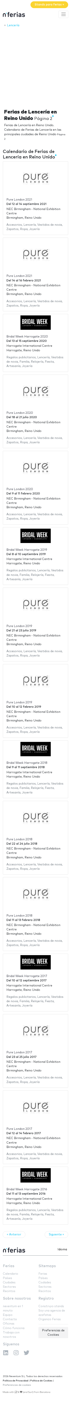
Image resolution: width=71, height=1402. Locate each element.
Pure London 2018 (19, 839)
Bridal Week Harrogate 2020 (27, 336)
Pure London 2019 (19, 626)
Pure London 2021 (19, 199)
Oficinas (8, 1323)
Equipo (7, 1315)
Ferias (8, 1266)
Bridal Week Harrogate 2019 (26, 549)
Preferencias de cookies (17, 1385)
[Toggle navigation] (63, 14)
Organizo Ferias (49, 1319)
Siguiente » (56, 1234)
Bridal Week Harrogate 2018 (26, 763)
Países (7, 1278)
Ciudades (9, 1282)
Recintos (9, 1291)
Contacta (10, 1319)
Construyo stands (51, 1306)
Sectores (9, 1286)
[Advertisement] (35, 67)
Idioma (62, 1249)
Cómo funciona (13, 1328)
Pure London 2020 (19, 413)
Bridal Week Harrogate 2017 (26, 976)
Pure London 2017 (19, 1052)
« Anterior (14, 1234)
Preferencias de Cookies (53, 1332)
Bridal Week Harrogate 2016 (26, 1189)
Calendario (10, 1273)
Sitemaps (47, 1266)
